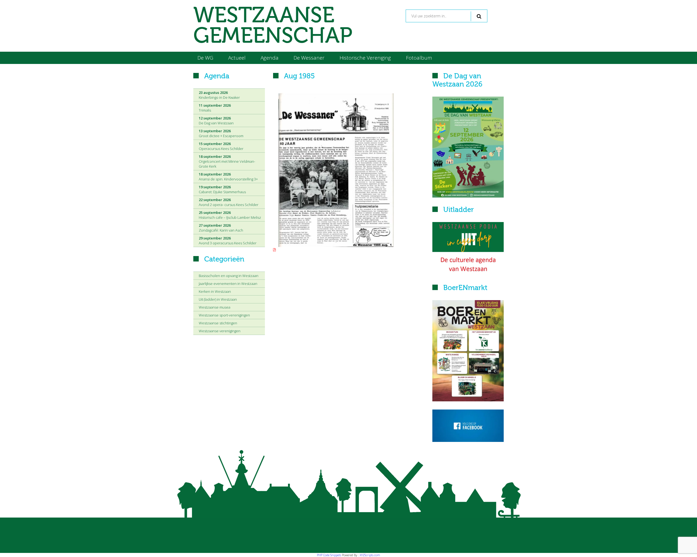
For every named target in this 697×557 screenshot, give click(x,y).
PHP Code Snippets (329, 555)
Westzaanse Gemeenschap (272, 25)
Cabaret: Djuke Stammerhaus (222, 189)
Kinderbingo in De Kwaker (219, 95)
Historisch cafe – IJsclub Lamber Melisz (230, 215)
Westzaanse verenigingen (219, 330)
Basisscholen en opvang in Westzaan (228, 275)
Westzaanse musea (214, 307)
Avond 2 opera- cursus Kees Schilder (228, 202)
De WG (205, 57)
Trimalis (215, 108)
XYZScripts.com (370, 555)
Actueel (237, 57)
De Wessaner (309, 57)
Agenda (270, 57)
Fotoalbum (419, 57)
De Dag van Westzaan (216, 120)
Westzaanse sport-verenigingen (224, 315)
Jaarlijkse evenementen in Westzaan (228, 283)
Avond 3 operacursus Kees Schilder (227, 240)
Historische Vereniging (365, 57)
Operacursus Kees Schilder (221, 146)
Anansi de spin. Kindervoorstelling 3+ (228, 176)
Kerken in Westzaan (215, 291)
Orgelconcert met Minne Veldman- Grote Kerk (227, 161)
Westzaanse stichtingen (218, 323)
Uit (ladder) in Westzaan (218, 299)
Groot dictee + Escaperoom (221, 133)
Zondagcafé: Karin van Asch (221, 228)
